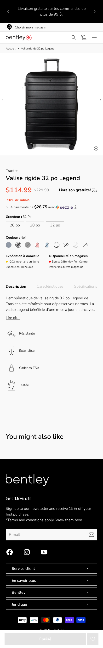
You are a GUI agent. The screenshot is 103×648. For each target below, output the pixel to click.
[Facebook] (9, 552)
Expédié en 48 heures (19, 267)
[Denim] (47, 245)
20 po (15, 225)
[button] (51, 207)
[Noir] (18, 245)
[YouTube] (44, 552)
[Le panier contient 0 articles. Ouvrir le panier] (84, 37)
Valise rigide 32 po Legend (38, 48)
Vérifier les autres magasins (66, 267)
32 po (55, 225)
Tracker (12, 170)
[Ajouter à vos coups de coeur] (92, 639)
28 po (35, 225)
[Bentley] (19, 37)
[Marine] (8, 245)
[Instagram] (27, 552)
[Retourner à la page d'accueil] (27, 480)
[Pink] (37, 245)
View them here (69, 520)
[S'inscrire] (91, 535)
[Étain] (28, 245)
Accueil (10, 48)
